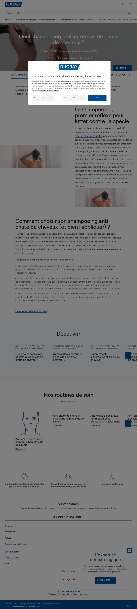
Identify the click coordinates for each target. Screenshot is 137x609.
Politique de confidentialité (49, 90)
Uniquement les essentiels (74, 98)
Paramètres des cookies (43, 98)
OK (97, 98)
